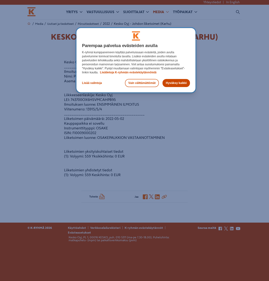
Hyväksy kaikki (176, 82)
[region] (135, 60)
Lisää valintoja (92, 82)
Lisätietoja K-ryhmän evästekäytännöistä (127, 72)
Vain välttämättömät (142, 82)
